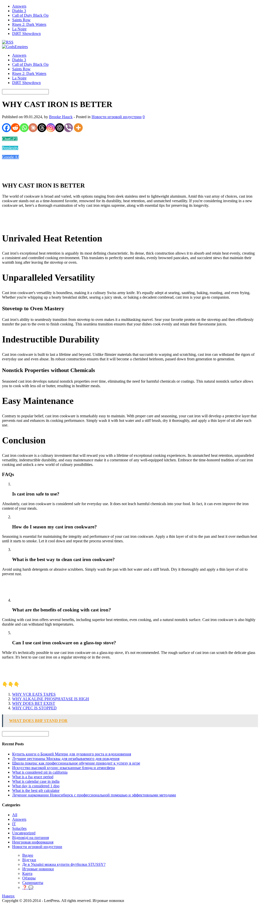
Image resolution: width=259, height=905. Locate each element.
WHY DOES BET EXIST (33, 703)
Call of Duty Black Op (30, 15)
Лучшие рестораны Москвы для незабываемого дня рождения (65, 758)
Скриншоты (32, 882)
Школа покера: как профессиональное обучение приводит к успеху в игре (76, 763)
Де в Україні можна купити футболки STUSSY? (63, 864)
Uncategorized (23, 833)
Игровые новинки (38, 869)
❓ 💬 (27, 887)
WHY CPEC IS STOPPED (34, 708)
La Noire (19, 29)
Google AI (10, 157)
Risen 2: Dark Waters (29, 24)
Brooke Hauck (61, 117)
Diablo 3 (19, 11)
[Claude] (33, 127)
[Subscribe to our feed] (7, 42)
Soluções (19, 828)
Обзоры (29, 878)
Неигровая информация (32, 842)
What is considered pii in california (40, 772)
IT (14, 824)
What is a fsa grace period (32, 777)
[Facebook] (6, 127)
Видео (27, 855)
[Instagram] (50, 127)
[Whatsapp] (24, 127)
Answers (19, 6)
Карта (27, 873)
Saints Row (21, 20)
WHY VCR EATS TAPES (34, 694)
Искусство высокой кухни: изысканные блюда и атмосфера (63, 768)
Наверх (8, 896)
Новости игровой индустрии (117, 117)
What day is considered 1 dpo (35, 786)
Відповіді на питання (30, 837)
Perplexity (10, 148)
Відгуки (29, 860)
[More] (78, 127)
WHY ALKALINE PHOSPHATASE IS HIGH (50, 699)
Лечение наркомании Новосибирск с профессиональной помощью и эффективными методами (94, 795)
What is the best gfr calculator (35, 790)
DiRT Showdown (26, 33)
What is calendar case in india (35, 781)
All (14, 815)
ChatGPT (9, 139)
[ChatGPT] (59, 127)
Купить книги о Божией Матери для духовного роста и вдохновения (71, 754)
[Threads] (41, 127)
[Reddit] (15, 127)
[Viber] (68, 127)
